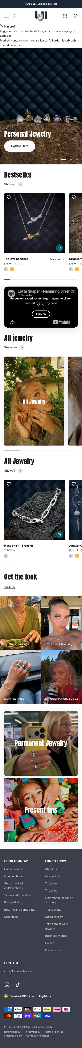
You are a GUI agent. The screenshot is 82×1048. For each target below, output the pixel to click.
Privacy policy (32, 1031)
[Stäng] (1, 26)
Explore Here (19, 146)
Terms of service (54, 1031)
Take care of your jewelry (56, 926)
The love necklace (16, 259)
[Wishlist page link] (76, 16)
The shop (51, 890)
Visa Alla (9, 586)
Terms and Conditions (18, 895)
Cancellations (13, 869)
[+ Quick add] (59, 248)
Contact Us (52, 876)
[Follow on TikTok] (18, 985)
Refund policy (12, 1031)
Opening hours (14, 876)
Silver (6, 269)
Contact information (38, 1035)
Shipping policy (13, 1035)
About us (51, 869)
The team (51, 883)
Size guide (11, 917)
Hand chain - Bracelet (18, 545)
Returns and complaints (19, 910)
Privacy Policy (13, 902)
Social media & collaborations (13, 886)
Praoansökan (53, 950)
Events (49, 943)
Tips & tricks (53, 910)
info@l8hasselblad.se (18, 971)
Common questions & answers (59, 900)
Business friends (56, 936)
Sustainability (54, 917)
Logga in (5, 36)
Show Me (41, 314)
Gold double (12, 269)
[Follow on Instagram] (7, 985)
